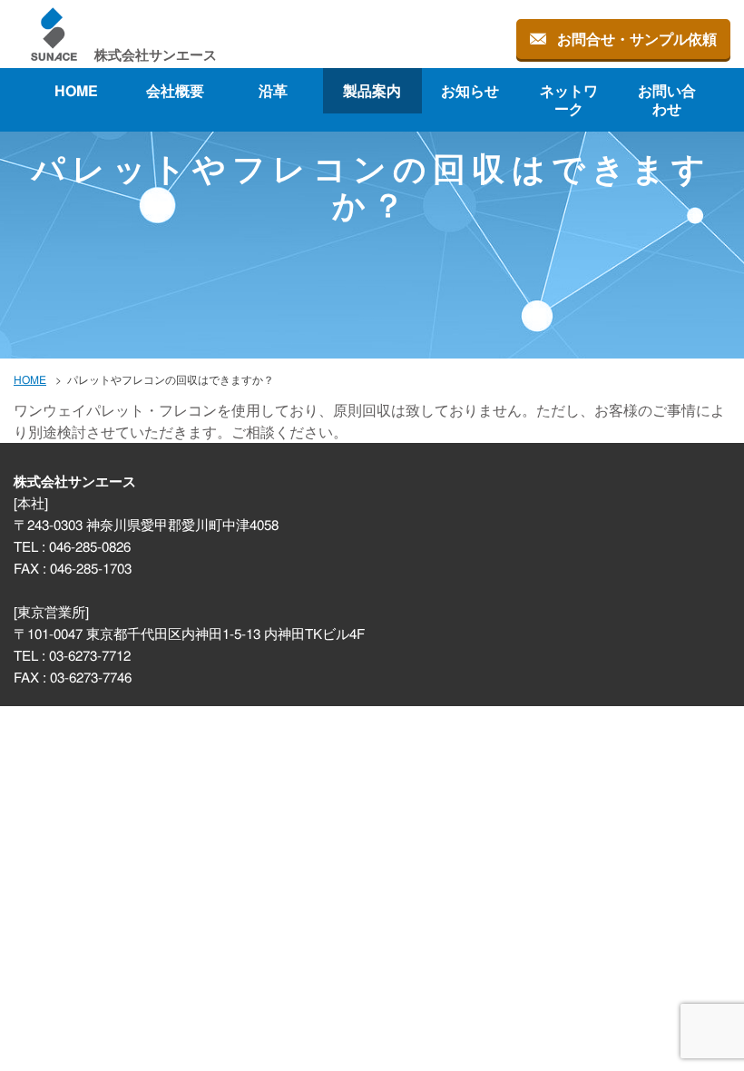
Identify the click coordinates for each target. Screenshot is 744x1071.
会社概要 (175, 90)
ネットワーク (569, 99)
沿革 (273, 90)
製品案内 (372, 90)
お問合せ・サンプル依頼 (637, 38)
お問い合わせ (668, 99)
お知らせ (471, 90)
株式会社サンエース (155, 54)
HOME (76, 90)
